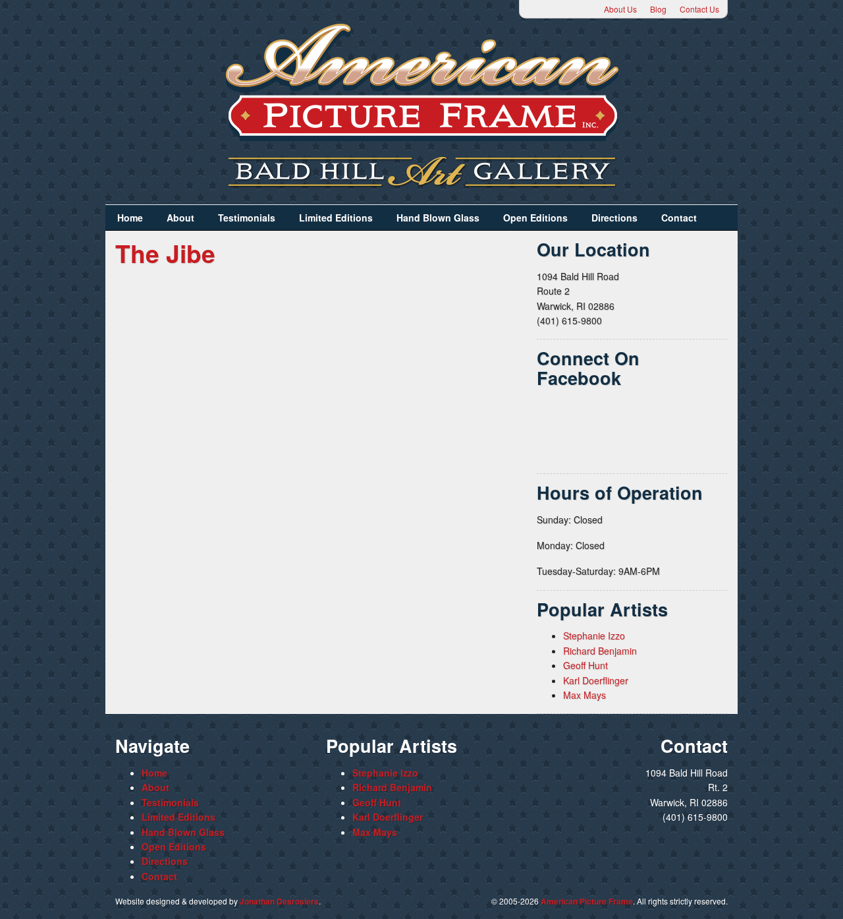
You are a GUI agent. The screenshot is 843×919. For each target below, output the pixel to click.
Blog (658, 9)
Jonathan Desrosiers (279, 901)
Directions (614, 217)
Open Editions (535, 217)
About (180, 217)
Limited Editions (336, 217)
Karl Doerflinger (595, 680)
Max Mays (584, 694)
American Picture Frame (587, 901)
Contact (679, 217)
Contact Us (699, 9)
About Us (620, 9)
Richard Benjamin (600, 650)
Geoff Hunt (585, 665)
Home (130, 217)
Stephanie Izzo (594, 635)
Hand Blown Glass (437, 217)
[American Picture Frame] (421, 82)
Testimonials (246, 217)
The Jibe (165, 252)
